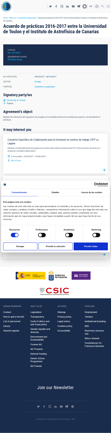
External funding (38, 354)
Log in (97, 6)
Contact (7, 312)
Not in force (14, 53)
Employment (91, 312)
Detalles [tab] (55, 192)
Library (6, 326)
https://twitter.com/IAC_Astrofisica (50, 6)
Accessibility (64, 330)
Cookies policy (65, 326)
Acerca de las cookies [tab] (91, 192)
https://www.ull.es (81, 275)
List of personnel (11, 321)
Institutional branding (95, 321)
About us (12, 18)
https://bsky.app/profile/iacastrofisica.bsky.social (79, 6)
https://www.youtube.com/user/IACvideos (73, 6)
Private (38, 82)
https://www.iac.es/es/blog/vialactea (84, 6)
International (15, 60)
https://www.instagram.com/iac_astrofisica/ (62, 6)
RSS (87, 326)
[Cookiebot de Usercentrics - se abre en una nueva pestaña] (96, 185)
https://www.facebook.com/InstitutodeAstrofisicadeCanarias (56, 6)
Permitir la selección (55, 246)
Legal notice (64, 321)
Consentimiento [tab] (19, 192)
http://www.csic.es (54, 291)
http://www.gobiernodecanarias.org (57, 275)
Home (5, 18)
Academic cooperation (45, 87)
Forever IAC (36, 344)
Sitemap (62, 312)
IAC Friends (36, 366)
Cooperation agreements (27, 18)
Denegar (20, 246)
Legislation (36, 312)
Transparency (37, 316)
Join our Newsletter (55, 387)
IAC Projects (36, 349)
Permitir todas (90, 246)
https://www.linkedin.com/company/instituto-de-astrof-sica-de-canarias (67, 6)
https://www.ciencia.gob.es (31, 276)
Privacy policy (64, 316)
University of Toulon (16, 100)
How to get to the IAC (13, 316)
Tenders (89, 316)
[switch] (42, 235)
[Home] (6, 6)
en (91, 6)
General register (11, 330)
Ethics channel (92, 338)
